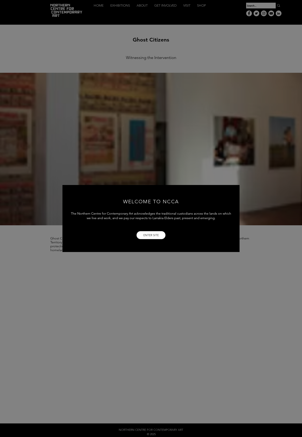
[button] (151, 235)
